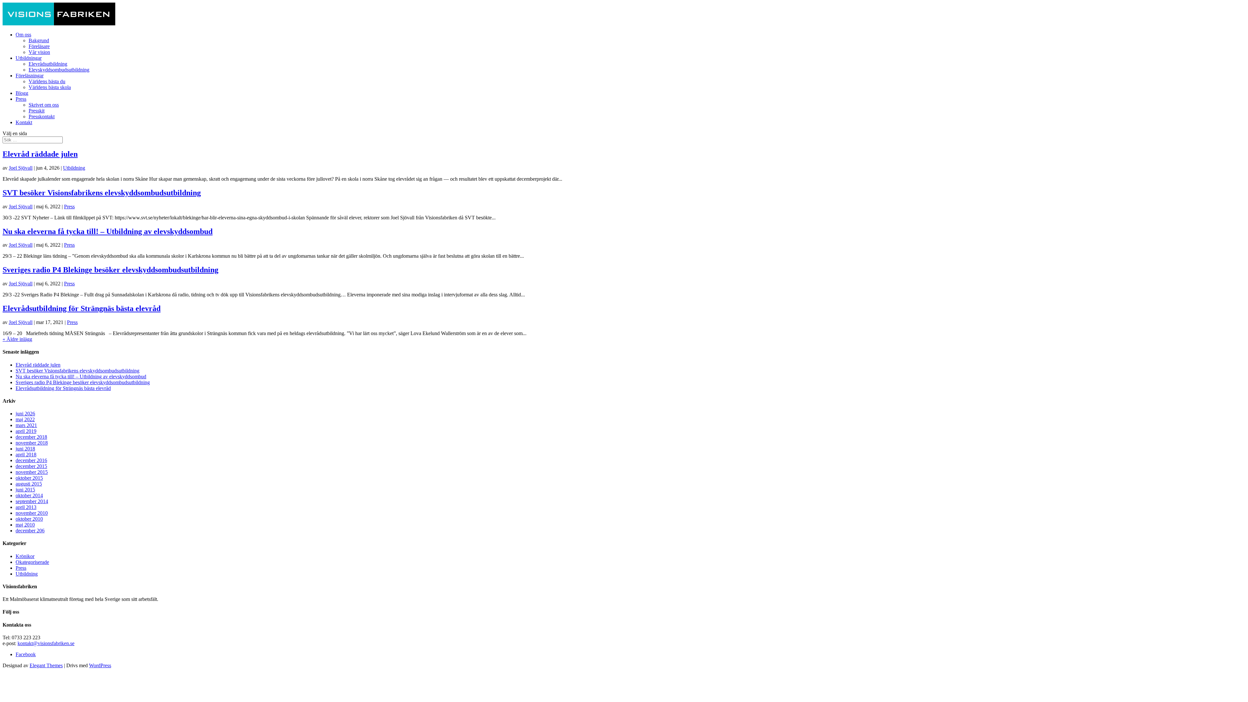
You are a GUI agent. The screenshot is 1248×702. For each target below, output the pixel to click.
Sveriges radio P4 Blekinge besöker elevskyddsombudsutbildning (110, 270)
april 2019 (26, 431)
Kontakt (24, 122)
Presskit (37, 110)
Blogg (22, 93)
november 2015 (32, 472)
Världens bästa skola (50, 87)
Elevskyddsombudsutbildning (59, 69)
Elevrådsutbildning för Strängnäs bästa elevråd (82, 308)
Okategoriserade (32, 562)
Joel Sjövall (20, 168)
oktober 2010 (29, 519)
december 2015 (31, 466)
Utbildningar (29, 58)
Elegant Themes (46, 665)
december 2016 (31, 460)
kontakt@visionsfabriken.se (46, 643)
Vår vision (39, 52)
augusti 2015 (29, 484)
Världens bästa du (47, 81)
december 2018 (31, 437)
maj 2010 (25, 524)
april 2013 (26, 507)
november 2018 (32, 443)
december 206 (30, 530)
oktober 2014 (29, 495)
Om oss (23, 34)
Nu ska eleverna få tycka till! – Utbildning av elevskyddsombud (108, 231)
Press (21, 99)
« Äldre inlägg (17, 339)
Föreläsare (39, 46)
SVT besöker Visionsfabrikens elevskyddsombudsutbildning (102, 192)
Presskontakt (42, 116)
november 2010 (32, 513)
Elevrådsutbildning (48, 64)
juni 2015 (25, 489)
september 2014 (32, 501)
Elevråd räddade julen (40, 154)
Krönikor (25, 556)
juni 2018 (25, 448)
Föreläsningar (30, 75)
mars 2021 (26, 425)
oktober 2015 (29, 478)
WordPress (100, 665)
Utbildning (74, 168)
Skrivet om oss (44, 105)
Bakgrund (39, 40)
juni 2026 (25, 413)
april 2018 (26, 454)
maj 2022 (25, 419)
